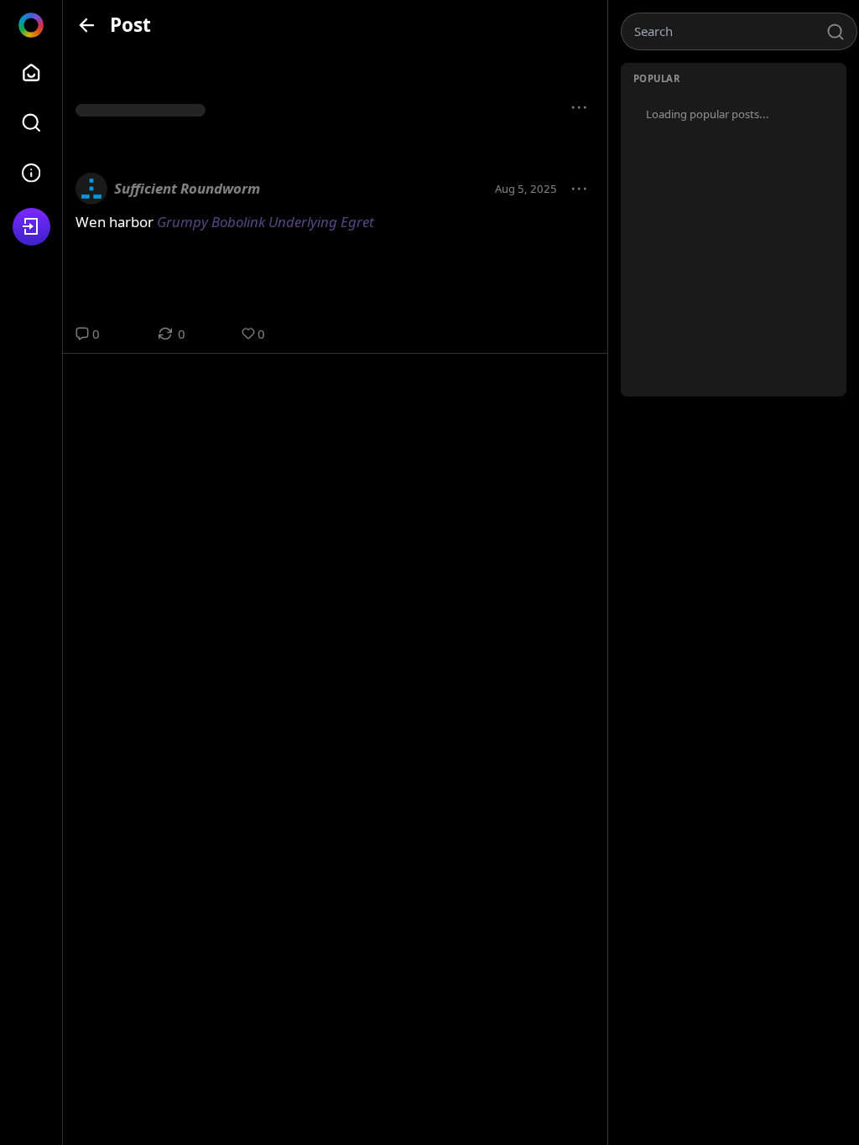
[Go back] (87, 25)
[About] (31, 173)
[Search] (31, 123)
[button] (580, 108)
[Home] (31, 72)
